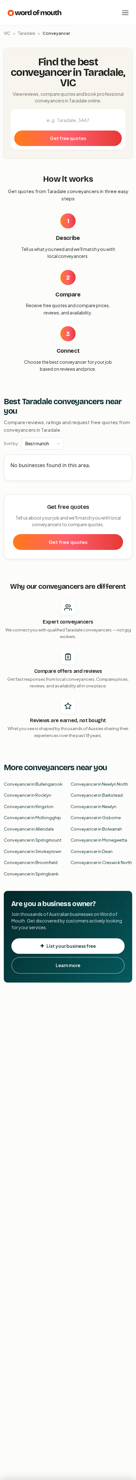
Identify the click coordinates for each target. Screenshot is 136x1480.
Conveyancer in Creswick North (101, 862)
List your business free (71, 946)
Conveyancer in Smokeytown (32, 851)
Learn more (68, 965)
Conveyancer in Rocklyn (27, 795)
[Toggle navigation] (125, 12)
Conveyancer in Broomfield (31, 862)
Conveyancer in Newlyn (93, 806)
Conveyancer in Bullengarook (33, 784)
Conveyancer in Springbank (31, 873)
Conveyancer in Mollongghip (32, 817)
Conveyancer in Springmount (32, 840)
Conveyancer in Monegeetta (99, 840)
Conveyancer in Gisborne (96, 817)
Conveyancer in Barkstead (97, 795)
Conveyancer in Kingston (28, 806)
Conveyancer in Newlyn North (99, 784)
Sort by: (11, 443)
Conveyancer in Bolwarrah (96, 828)
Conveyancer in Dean (92, 851)
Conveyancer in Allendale (29, 828)
